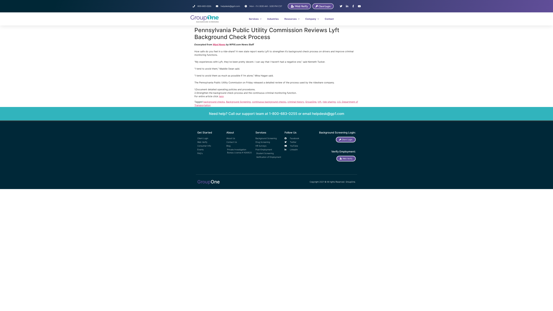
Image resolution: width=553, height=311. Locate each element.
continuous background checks (269, 101)
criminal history (295, 101)
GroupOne (310, 101)
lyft (319, 101)
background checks (214, 101)
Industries (273, 18)
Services (254, 18)
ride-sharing (329, 101)
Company (310, 18)
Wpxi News (219, 44)
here (221, 96)
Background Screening (238, 101)
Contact (329, 18)
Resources (290, 18)
